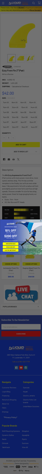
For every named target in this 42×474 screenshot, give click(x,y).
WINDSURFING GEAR (10, 243)
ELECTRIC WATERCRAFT (10, 250)
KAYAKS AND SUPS (10, 247)
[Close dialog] (41, 221)
